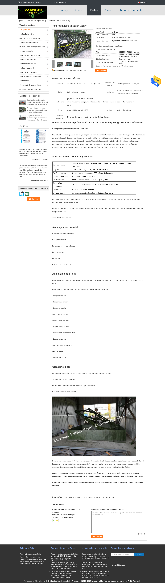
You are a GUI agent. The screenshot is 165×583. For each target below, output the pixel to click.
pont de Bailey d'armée (90, 497)
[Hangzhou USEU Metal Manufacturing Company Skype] (53, 520)
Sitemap (121, 565)
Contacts (109, 10)
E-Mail (114, 565)
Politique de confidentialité (33, 581)
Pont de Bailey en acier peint (30, 557)
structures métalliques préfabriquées (32, 47)
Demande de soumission (131, 10)
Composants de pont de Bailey (30, 85)
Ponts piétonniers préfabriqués (30, 76)
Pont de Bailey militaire (27, 34)
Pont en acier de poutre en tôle (30, 55)
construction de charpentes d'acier (31, 89)
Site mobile (116, 568)
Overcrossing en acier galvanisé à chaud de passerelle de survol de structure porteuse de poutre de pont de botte (95, 557)
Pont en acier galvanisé (27, 59)
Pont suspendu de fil (26, 68)
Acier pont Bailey (40, 21)
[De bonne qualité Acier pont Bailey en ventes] (26, 136)
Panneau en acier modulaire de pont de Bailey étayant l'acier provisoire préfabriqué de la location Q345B (33, 562)
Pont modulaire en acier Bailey (75, 70)
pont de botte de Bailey (107, 497)
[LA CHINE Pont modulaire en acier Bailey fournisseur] (72, 44)
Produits (94, 10)
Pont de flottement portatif (28, 72)
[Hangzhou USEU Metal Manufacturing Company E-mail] (57, 520)
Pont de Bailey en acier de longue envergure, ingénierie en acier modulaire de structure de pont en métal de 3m (37, 112)
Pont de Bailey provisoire (72, 497)
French (142, 2)
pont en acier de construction (29, 38)
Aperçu (64, 10)
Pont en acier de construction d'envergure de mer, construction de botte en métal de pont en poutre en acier (94, 565)
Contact (103, 70)
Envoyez (139, 555)
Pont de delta (24, 81)
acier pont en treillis (26, 51)
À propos (79, 10)
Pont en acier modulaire (27, 64)
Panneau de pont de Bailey (29, 42)
